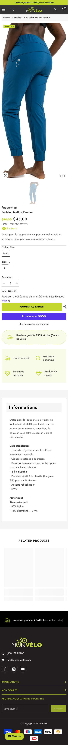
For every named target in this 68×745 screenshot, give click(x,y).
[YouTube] (23, 669)
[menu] (3, 9)
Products (18, 17)
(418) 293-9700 (15, 653)
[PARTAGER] (64, 307)
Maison (6, 17)
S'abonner (58, 708)
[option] (34, 101)
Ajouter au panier (32, 306)
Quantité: (7, 277)
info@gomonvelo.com (19, 660)
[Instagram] (14, 669)
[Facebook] (5, 669)
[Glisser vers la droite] (62, 619)
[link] (18, 592)
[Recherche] (12, 9)
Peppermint (9, 207)
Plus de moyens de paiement (34, 324)
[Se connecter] (55, 9)
